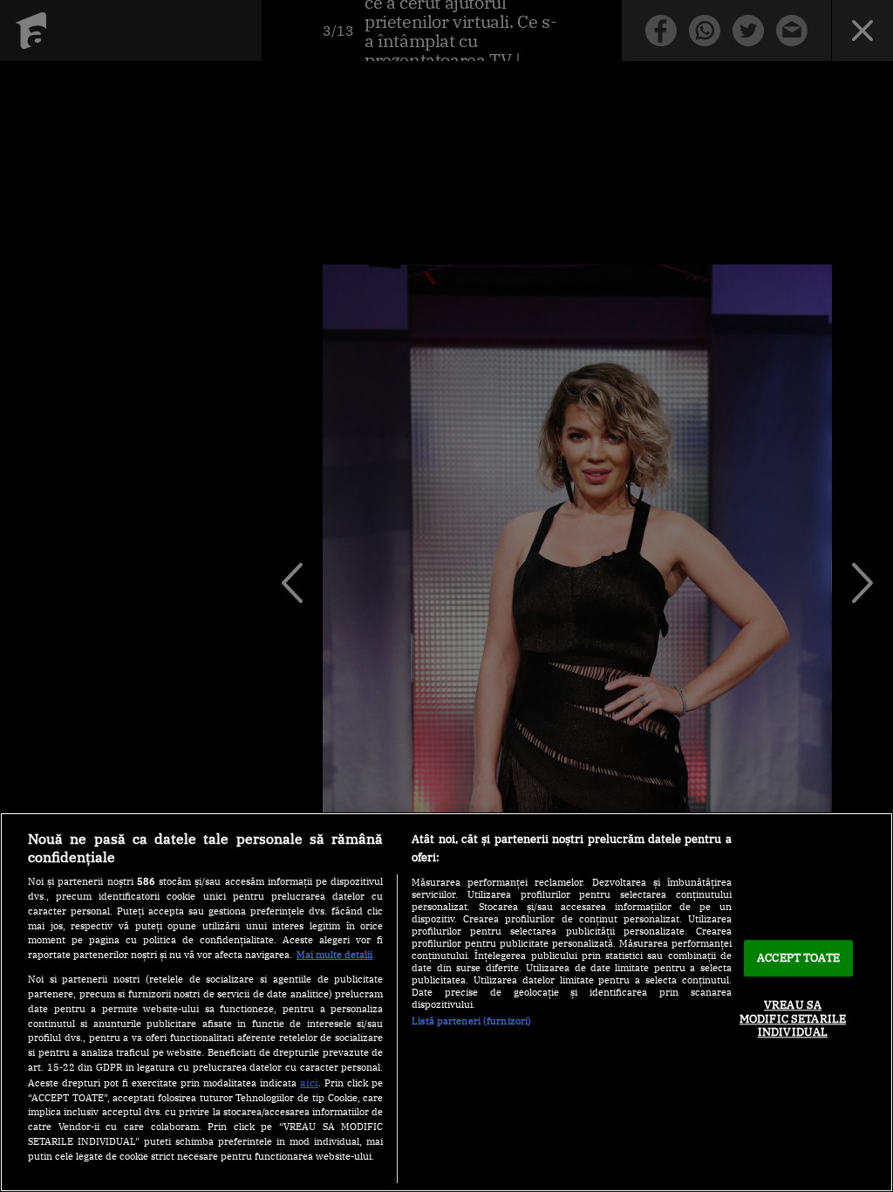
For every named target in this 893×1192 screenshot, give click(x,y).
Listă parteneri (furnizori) (471, 1021)
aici (309, 1082)
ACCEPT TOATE (798, 958)
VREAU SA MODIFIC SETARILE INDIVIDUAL (793, 1018)
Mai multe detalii (334, 955)
